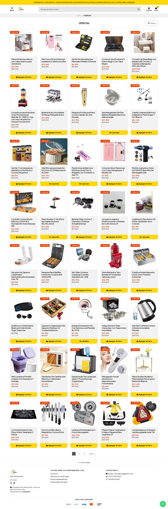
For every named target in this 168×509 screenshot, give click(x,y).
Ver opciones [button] (114, 133)
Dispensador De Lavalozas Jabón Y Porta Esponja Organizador (84, 379)
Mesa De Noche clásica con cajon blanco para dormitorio (21, 61)
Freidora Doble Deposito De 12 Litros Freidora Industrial (143, 274)
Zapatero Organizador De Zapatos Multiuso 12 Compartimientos (53, 328)
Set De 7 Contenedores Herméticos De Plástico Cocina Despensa (22, 170)
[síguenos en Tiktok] (14, 483)
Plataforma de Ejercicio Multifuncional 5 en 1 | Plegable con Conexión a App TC (83, 171)
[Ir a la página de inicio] (20, 9)
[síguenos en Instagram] (11, 483)
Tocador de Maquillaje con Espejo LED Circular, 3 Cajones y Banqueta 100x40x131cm (144, 62)
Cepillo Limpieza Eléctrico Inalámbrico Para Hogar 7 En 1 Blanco (144, 114)
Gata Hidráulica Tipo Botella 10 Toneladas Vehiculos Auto (111, 274)
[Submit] (138, 9)
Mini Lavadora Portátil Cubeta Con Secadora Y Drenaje (22, 379)
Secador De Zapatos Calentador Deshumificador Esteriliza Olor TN (23, 275)
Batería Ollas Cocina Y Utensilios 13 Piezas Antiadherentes (82, 221)
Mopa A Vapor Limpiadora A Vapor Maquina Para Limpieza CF (113, 432)
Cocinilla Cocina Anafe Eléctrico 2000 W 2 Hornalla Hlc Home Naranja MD (23, 222)
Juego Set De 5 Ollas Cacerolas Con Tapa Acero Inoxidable (114, 328)
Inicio (79, 16)
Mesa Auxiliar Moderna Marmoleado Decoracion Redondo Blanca (143, 379)
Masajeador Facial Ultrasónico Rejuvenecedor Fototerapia (110, 380)
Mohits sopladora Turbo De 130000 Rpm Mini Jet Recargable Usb (143, 170)
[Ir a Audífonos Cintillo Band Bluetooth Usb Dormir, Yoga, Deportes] (23, 309)
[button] (23, 77)
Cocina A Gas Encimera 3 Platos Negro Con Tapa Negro (113, 61)
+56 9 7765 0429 (114, 476)
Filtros (153, 23)
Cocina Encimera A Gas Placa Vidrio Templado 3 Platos (22, 432)
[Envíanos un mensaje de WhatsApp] (163, 504)
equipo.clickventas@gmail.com (120, 473)
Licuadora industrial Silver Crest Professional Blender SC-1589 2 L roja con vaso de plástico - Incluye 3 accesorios (23, 117)
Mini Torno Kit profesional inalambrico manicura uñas (54, 60)
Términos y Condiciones (59, 476)
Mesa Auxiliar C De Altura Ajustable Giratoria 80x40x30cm (53, 221)
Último (91, 454)
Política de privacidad (58, 482)
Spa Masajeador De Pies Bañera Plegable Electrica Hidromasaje (113, 114)
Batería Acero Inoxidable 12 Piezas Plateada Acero (53, 113)
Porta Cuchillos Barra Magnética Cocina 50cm (53, 431)
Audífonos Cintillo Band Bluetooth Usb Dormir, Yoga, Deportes (22, 328)
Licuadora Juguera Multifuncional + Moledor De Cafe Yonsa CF (113, 221)
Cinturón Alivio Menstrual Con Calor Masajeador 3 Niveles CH (113, 170)
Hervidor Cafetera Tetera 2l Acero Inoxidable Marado (143, 328)
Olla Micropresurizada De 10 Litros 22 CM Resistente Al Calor (53, 170)
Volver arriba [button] (85, 462)
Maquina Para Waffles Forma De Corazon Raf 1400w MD (52, 274)
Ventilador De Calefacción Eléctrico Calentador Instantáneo (54, 379)
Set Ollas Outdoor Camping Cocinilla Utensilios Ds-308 (80, 274)
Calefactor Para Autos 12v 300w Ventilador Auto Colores (144, 221)
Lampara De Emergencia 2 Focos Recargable (83, 431)
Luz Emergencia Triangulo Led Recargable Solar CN (143, 431)
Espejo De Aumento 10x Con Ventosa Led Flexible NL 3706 (83, 328)
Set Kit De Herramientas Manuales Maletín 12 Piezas (84, 60)
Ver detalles (84, 341)
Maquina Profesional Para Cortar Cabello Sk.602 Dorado (83, 114)
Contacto (54, 473)
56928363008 (114, 479)
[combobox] (90, 9)
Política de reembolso (59, 479)
